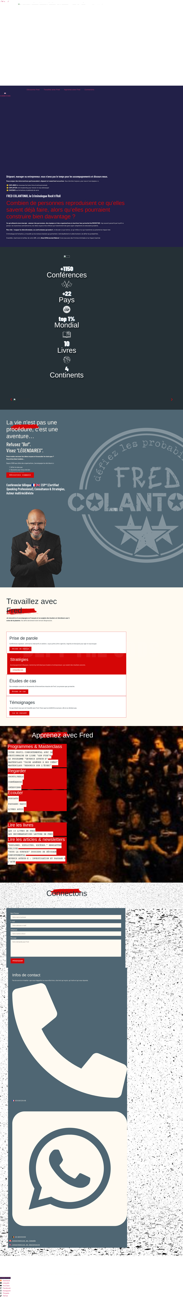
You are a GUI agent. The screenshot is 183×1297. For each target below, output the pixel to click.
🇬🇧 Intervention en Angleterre (24, 1245)
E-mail (13, 921)
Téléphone (14, 930)
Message (13, 938)
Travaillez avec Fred (52, 89)
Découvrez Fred (33, 89)
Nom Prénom (15, 913)
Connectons (89, 89)
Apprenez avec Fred (72, 89)
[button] (11, 399)
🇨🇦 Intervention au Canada (22, 1241)
